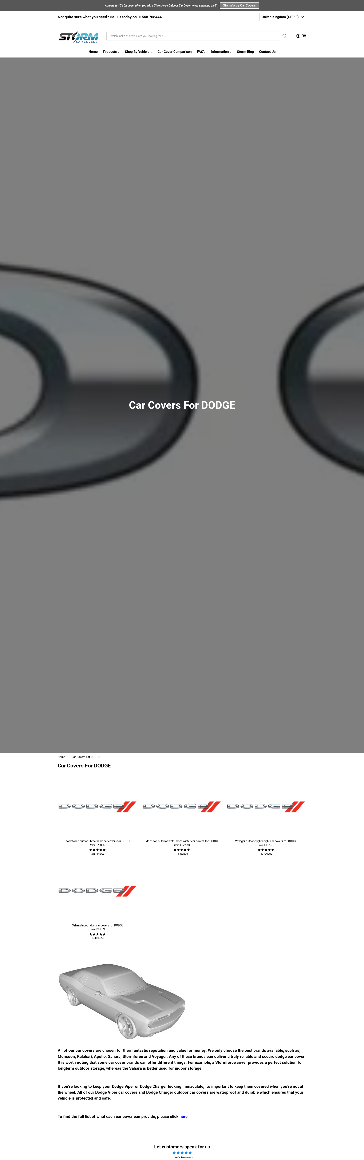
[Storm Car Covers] (79, 36)
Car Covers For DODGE (85, 757)
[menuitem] (93, 51)
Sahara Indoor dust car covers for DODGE (97, 925)
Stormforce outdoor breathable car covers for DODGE (98, 841)
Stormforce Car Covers (239, 5)
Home (61, 757)
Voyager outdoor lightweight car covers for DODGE (266, 841)
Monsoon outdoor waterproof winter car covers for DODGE (182, 841)
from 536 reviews (182, 1157)
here (183, 1116)
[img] (182, 1152)
